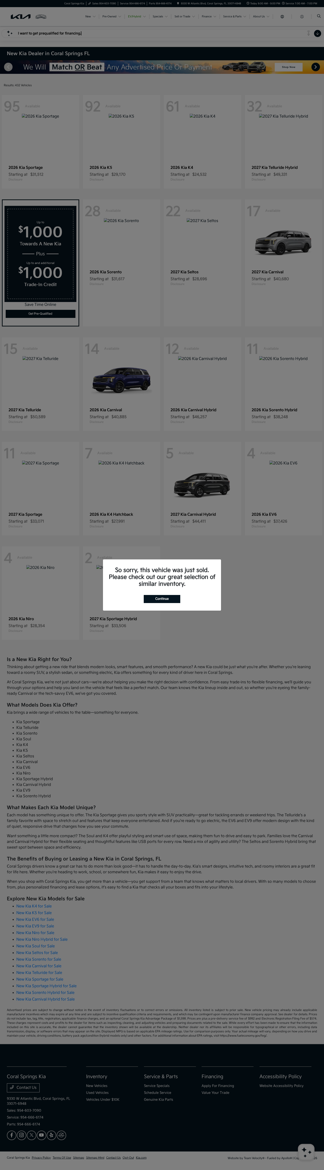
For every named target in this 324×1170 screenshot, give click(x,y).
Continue (162, 599)
